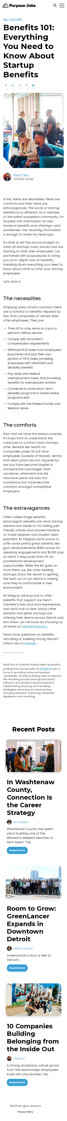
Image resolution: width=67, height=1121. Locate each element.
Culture (15, 19)
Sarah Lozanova (23, 948)
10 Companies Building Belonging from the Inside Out (33, 1037)
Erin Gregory (21, 822)
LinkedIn (30, 643)
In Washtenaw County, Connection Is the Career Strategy (31, 797)
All (5, 19)
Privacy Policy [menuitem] (25, 1111)
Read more (17, 850)
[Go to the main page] (19, 5)
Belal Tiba (21, 175)
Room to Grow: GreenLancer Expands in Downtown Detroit (31, 923)
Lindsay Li (19, 1058)
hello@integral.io (34, 626)
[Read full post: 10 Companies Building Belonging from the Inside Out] (33, 1000)
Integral (45, 669)
